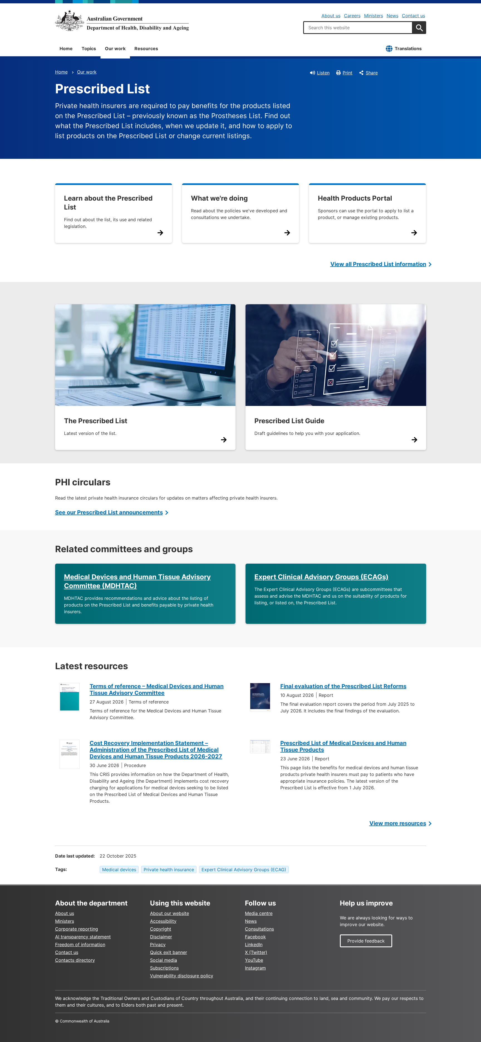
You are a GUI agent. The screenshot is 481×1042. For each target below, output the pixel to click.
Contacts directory (75, 960)
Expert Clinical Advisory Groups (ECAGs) (321, 577)
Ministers (373, 15)
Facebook (255, 936)
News (392, 15)
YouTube (254, 960)
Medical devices (119, 869)
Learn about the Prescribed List (108, 202)
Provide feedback (366, 941)
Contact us (413, 15)
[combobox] (358, 27)
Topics (89, 48)
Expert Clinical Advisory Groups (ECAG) (244, 869)
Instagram (255, 968)
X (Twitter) (256, 952)
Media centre (259, 913)
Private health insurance (169, 869)
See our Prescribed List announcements (109, 512)
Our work (115, 48)
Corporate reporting (76, 929)
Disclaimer (161, 936)
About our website (169, 913)
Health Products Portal (355, 198)
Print (347, 73)
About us (331, 15)
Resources (146, 48)
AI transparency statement (83, 936)
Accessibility (163, 921)
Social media (163, 960)
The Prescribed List (95, 421)
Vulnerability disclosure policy (181, 975)
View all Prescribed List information (378, 264)
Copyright (160, 929)
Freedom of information (80, 944)
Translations (408, 48)
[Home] (122, 20)
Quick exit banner (168, 952)
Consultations (259, 929)
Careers (352, 15)
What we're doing (219, 198)
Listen (323, 73)
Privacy (158, 944)
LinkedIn (253, 944)
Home (66, 48)
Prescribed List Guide (289, 421)
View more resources (397, 823)
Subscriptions (164, 968)
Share (372, 73)
